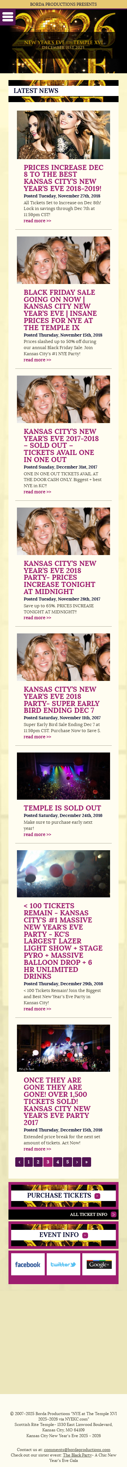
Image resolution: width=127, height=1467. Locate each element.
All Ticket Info (88, 1214)
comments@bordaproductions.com (77, 1449)
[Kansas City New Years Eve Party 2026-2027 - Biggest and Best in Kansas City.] (63, 45)
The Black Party (77, 1455)
